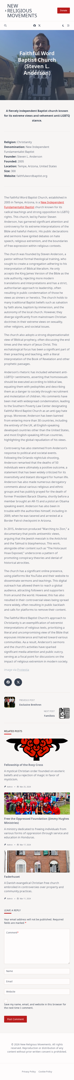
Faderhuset (12, 877)
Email (9, 981)
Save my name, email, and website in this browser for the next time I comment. (35, 1006)
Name (9, 971)
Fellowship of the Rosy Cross (23, 765)
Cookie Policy (45, 1071)
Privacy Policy (29, 1071)
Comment (12, 932)
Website (10, 991)
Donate (63, 10)
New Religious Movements (22, 10)
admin (10, 787)
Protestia (23, 670)
